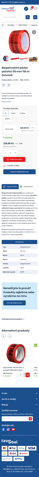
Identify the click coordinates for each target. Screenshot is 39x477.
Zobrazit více (6, 102)
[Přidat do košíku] (28, 375)
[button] (4, 58)
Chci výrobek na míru (14, 303)
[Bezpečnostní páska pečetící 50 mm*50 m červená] (19, 42)
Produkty (11, 25)
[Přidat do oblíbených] (4, 85)
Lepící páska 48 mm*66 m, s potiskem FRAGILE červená (13, 368)
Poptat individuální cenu (19, 172)
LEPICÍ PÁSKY (22, 25)
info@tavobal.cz (18, 2)
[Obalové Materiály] (4, 25)
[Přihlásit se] (26, 9)
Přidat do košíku (16, 159)
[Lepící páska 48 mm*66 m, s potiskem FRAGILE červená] (16, 353)
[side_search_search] (28, 17)
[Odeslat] (30, 418)
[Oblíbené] (35, 8)
